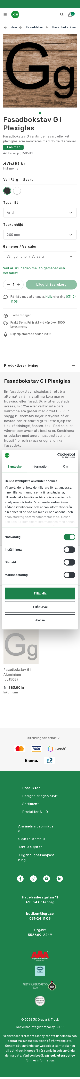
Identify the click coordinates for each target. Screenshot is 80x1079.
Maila (49, 296)
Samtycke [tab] (14, 466)
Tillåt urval (40, 607)
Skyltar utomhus (32, 839)
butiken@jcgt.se (40, 914)
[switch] (69, 549)
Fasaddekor (34, 27)
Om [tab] (65, 466)
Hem (14, 27)
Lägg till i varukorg (51, 284)
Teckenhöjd (13, 225)
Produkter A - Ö (35, 812)
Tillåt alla (40, 593)
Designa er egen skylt (40, 796)
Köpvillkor (23, 1027)
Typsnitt (10, 203)
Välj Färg (18, 180)
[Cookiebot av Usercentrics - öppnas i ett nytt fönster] (57, 455)
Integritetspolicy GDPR (47, 1027)
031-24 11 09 (40, 918)
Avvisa (40, 620)
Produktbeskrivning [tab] (21, 365)
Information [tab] (40, 466)
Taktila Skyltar (30, 847)
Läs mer (13, 147)
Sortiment (30, 804)
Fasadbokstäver (64, 27)
